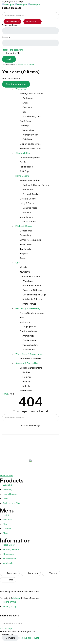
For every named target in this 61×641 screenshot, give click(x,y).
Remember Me (12, 53)
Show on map (6, 475)
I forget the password (12, 50)
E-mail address (9, 25)
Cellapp (16, 598)
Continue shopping (16, 84)
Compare (10, 638)
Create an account (25, 64)
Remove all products (29, 638)
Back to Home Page (30, 425)
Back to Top (6, 628)
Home (5, 394)
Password (6, 37)
